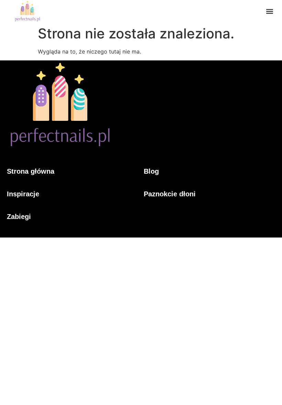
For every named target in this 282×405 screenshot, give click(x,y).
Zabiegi (19, 216)
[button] (269, 11)
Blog (151, 171)
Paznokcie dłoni (170, 194)
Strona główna (30, 171)
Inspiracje (23, 194)
